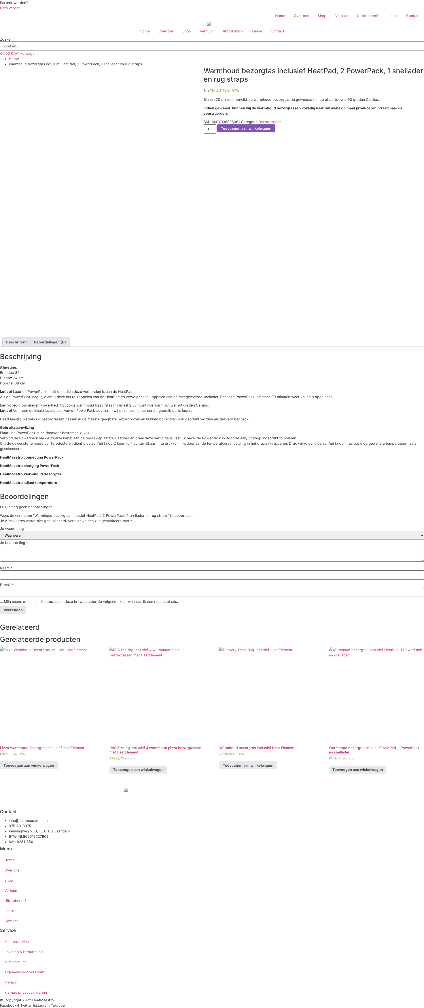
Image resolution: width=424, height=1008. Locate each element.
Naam (6, 568)
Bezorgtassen (270, 122)
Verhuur (341, 15)
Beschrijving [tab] (17, 342)
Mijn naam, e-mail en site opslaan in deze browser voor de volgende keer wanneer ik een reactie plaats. (91, 601)
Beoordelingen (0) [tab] (50, 342)
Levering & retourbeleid (24, 952)
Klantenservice (16, 941)
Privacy (10, 982)
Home (280, 15)
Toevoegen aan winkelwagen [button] (29, 765)
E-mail (6, 584)
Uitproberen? (368, 15)
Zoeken (6, 39)
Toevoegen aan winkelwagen (246, 128)
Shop (322, 15)
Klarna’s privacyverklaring (25, 992)
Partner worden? (14, 2)
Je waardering (13, 528)
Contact (413, 15)
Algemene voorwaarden (24, 972)
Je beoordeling (14, 542)
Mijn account (15, 962)
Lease (392, 15)
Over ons (301, 15)
